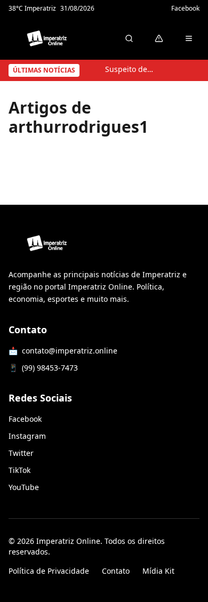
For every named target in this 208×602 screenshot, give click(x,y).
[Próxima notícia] (164, 70)
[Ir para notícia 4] (192, 70)
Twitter (21, 453)
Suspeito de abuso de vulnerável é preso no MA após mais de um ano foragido (129, 69)
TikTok (19, 470)
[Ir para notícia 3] (187, 70)
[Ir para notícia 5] (197, 70)
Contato (116, 571)
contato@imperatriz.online (69, 351)
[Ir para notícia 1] (176, 70)
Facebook (185, 8)
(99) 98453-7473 (50, 368)
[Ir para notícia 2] (181, 70)
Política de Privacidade (49, 571)
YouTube (24, 487)
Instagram (27, 436)
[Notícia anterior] (94, 70)
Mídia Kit (158, 571)
